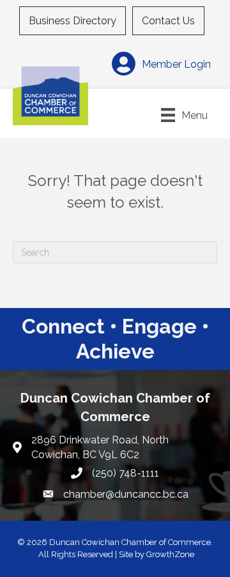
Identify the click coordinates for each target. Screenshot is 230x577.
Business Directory (72, 21)
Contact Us (168, 21)
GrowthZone (170, 554)
